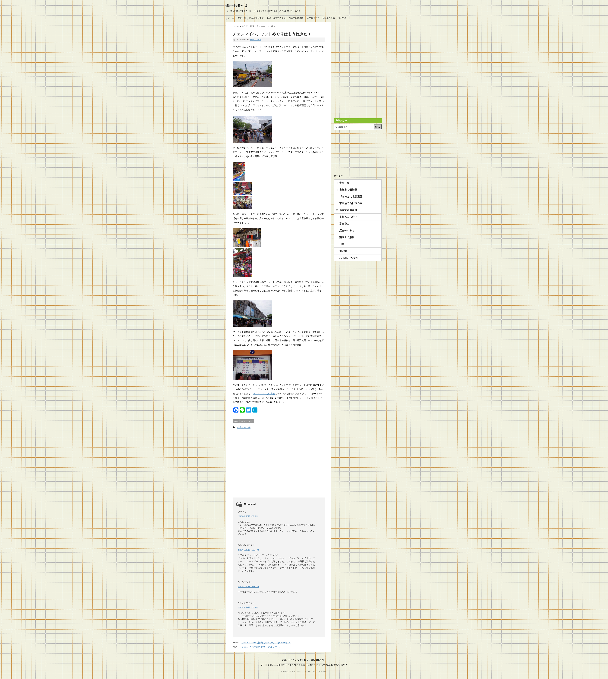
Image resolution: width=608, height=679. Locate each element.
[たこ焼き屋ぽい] (279, 188)
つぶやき (342, 18)
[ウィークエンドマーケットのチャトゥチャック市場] (279, 74)
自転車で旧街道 (256, 18)
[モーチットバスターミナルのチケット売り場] (279, 365)
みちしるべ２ (237, 5)
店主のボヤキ (313, 18)
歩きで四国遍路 (296, 18)
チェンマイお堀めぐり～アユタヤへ (260, 646)
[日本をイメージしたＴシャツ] (279, 237)
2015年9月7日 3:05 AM (248, 607)
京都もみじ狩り (348, 217)
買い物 (343, 251)
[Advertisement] (279, 466)
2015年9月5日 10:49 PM (248, 586)
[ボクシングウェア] (279, 262)
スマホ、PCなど (348, 257)
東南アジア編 (255, 39)
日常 (341, 244)
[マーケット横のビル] (279, 313)
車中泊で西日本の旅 (350, 203)
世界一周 (242, 18)
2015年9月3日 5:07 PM (248, 516)
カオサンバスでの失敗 (264, 393)
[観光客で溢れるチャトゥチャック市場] (279, 129)
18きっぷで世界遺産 (276, 18)
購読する (342, 120)
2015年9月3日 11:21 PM (248, 550)
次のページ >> (246, 421)
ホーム (231, 18)
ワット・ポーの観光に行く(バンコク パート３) (266, 642)
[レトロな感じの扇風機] (279, 202)
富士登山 (344, 223)
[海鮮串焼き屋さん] (279, 171)
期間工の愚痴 (328, 18)
